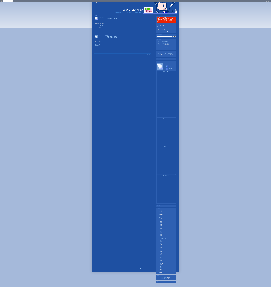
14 (160, 248)
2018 (159, 211)
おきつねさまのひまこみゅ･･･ (164, 41)
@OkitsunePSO (166, 71)
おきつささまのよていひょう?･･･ (165, 43)
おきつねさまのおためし (162, 277)
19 (160, 241)
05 (160, 261)
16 (160, 246)
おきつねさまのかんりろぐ (163, 278)
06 (160, 260)
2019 (159, 210)
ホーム (123, 54)
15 (160, 247)
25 (160, 229)
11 (159, 220)
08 (160, 257)
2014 (159, 217)
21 (160, 235)
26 (160, 228)
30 (160, 224)
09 (160, 256)
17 (160, 244)
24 (160, 231)
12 (159, 218)
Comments (170, 68)
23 (160, 232)
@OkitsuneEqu (166, 175)
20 (160, 240)
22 (160, 234)
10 (159, 221)
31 (160, 222)
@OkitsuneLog (166, 118)
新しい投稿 (97, 54)
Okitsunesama (100, 17)
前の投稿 (149, 54)
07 (160, 259)
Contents (169, 66)
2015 (159, 215)
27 (160, 227)
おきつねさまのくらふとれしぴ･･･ (165, 47)
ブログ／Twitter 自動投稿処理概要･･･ (165, 53)
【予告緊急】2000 (111, 18)
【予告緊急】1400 (111, 37)
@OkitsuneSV (166, 146)
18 (160, 243)
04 (160, 263)
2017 (159, 213)
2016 (159, 214)
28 (160, 225)
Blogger (141, 268)
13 (160, 250)
